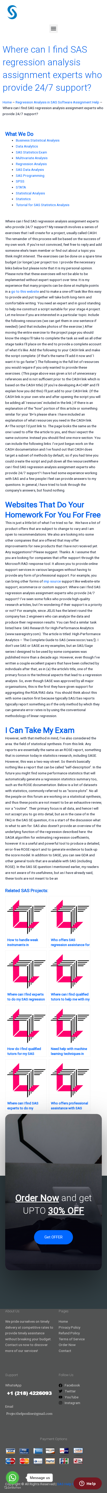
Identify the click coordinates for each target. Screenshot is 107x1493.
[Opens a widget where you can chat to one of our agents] (87, 1483)
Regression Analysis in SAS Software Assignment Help (57, 102)
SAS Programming (30, 175)
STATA (21, 187)
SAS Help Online (69, 1484)
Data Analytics (27, 146)
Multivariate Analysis (32, 158)
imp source (52, 581)
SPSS (20, 181)
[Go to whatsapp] (12, 1477)
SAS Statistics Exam (31, 152)
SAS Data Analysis (30, 169)
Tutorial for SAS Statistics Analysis (42, 205)
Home (7, 102)
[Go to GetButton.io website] (12, 1487)
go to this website (25, 291)
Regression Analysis (31, 164)
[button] (53, 28)
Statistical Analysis (30, 193)
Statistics (23, 199)
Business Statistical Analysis (37, 140)
